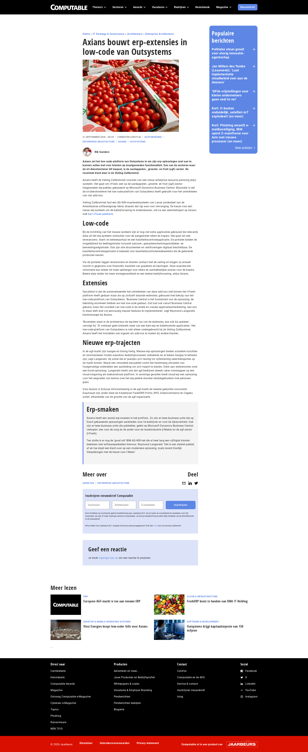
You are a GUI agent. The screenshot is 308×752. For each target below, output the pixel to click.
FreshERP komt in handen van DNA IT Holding (217, 601)
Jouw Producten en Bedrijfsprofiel (134, 677)
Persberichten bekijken (127, 703)
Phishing (56, 715)
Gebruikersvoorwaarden (115, 743)
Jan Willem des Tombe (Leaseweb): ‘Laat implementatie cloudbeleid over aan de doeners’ (230, 74)
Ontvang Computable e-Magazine (71, 696)
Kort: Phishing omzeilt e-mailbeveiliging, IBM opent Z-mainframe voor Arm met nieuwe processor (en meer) (230, 133)
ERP (85, 596)
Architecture (134, 33)
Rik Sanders (102, 151)
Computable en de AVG (191, 677)
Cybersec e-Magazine (63, 703)
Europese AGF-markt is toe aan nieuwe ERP (111, 601)
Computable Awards (63, 683)
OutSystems (138, 141)
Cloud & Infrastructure (202, 596)
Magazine (56, 690)
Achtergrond (153, 137)
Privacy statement (148, 743)
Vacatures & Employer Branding (133, 690)
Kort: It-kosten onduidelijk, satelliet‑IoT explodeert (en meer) (230, 112)
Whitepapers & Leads (126, 683)
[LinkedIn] (190, 483)
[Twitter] (196, 483)
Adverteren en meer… (126, 670)
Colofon (182, 670)
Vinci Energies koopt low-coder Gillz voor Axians (115, 626)
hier (155, 526)
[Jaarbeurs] (240, 744)
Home (86, 33)
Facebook (251, 670)
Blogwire (119, 709)
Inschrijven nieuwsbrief (191, 690)
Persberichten (122, 696)
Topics (55, 709)
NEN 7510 (57, 728)
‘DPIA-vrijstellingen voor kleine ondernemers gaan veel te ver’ (230, 95)
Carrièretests (58, 670)
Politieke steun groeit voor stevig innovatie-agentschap (228, 53)
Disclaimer (86, 743)
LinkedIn (250, 683)
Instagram (251, 696)
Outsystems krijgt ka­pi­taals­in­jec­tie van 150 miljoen (215, 628)
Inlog (180, 696)
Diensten (88, 483)
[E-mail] (184, 483)
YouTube (250, 690)
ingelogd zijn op (108, 557)
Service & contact (187, 683)
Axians (122, 141)
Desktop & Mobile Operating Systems (107, 621)
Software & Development (203, 621)
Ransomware (58, 722)
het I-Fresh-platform (100, 214)
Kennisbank (58, 677)
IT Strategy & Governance (108, 33)
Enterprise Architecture (159, 33)
